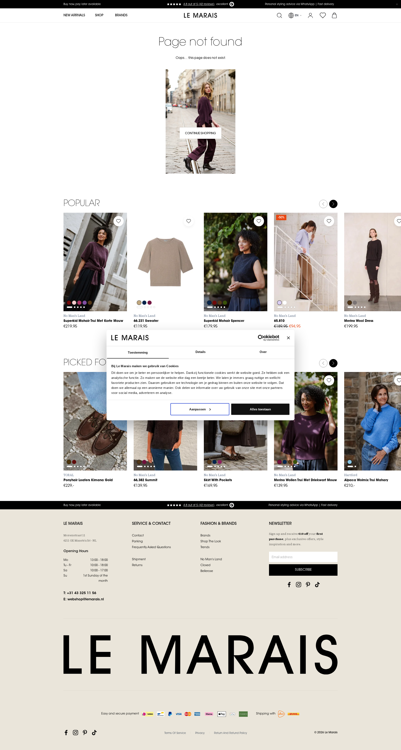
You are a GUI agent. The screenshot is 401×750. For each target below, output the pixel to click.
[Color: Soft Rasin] (144, 451)
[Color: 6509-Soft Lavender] (279, 291)
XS (71, 283)
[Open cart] (335, 15)
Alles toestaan (260, 409)
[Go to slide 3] (78, 272)
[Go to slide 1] (69, 272)
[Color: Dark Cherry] (220, 451)
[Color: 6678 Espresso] (91, 291)
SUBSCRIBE (303, 570)
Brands (121, 15)
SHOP (99, 15)
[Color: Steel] (355, 291)
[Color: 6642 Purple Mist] (85, 291)
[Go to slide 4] (81, 272)
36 (290, 283)
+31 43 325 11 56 (81, 593)
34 (281, 283)
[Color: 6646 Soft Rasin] (279, 451)
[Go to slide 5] (84, 272)
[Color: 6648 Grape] (69, 291)
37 (89, 433)
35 (71, 433)
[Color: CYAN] (350, 451)
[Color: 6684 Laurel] (225, 291)
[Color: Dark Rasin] (150, 291)
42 (318, 283)
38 (300, 283)
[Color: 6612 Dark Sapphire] (209, 291)
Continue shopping (200, 133)
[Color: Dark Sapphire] (144, 291)
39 (107, 433)
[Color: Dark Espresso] (350, 291)
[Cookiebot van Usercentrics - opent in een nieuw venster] (261, 338)
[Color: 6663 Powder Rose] (74, 291)
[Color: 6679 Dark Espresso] (290, 451)
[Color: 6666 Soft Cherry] (80, 291)
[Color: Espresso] (209, 451)
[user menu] (310, 15)
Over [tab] (263, 351)
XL (107, 283)
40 (309, 283)
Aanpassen (197, 409)
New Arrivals (74, 15)
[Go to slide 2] (74, 272)
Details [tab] (200, 351)
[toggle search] (279, 15)
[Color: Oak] (139, 291)
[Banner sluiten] (288, 337)
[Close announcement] (397, 4)
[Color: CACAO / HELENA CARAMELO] (69, 451)
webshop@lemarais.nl (85, 599)
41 (70, 442)
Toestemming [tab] (138, 352)
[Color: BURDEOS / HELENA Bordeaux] (74, 451)
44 (327, 283)
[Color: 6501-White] (285, 291)
